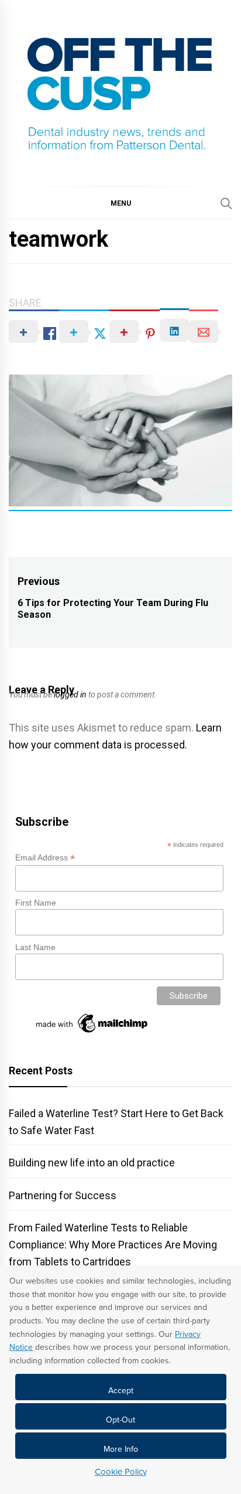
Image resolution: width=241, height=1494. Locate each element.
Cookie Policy (121, 1471)
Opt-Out (120, 1420)
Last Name (35, 947)
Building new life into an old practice (92, 1162)
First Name (35, 902)
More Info (121, 1449)
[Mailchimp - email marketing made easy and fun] (92, 1032)
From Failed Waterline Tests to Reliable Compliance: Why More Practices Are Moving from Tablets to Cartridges (113, 1244)
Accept (120, 1391)
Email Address (45, 857)
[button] (120, 203)
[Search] (226, 203)
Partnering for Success (62, 1195)
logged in (70, 694)
